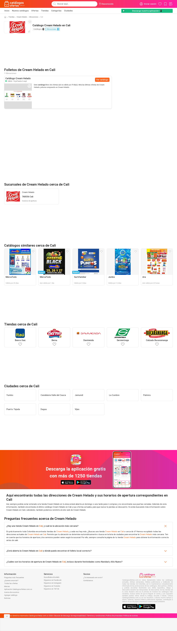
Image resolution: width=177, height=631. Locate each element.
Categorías (56, 11)
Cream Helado (22, 17)
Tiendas (45, 11)
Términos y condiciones (96, 616)
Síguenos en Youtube (52, 586)
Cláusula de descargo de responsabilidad (69, 616)
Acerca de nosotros (11, 592)
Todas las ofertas (11, 583)
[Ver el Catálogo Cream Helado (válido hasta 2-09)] (18, 96)
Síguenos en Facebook (52, 580)
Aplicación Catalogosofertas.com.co (18, 589)
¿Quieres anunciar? (11, 580)
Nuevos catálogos (20, 11)
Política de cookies (130, 616)
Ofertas (35, 11)
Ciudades (68, 11)
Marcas (7, 586)
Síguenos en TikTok (51, 589)
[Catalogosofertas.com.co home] (14, 4)
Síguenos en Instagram (52, 583)
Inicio (6, 11)
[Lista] (171, 4)
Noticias (7, 598)
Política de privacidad (114, 616)
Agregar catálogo (10, 595)
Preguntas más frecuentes (14, 577)
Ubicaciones (33, 17)
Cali (41, 526)
